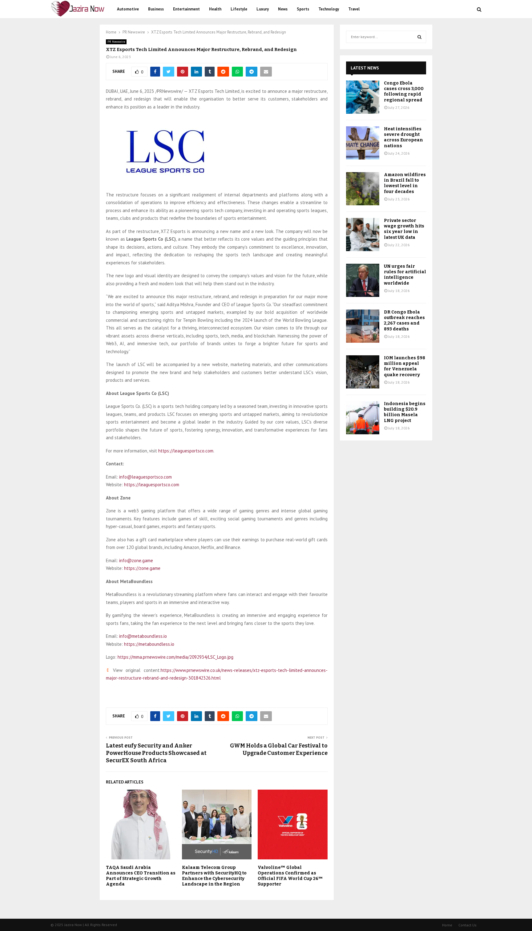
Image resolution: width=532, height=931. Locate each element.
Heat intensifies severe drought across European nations (403, 137)
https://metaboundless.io (149, 644)
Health (215, 9)
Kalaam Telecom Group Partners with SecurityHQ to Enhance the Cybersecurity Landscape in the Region (214, 876)
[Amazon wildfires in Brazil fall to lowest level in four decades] (362, 188)
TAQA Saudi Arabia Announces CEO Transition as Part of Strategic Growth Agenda (140, 876)
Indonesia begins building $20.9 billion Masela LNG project (404, 412)
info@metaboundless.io (143, 636)
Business (156, 9)
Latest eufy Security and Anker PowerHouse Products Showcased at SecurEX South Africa (156, 753)
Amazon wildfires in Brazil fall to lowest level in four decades (405, 183)
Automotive (128, 9)
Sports (303, 9)
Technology (328, 9)
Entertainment (186, 9)
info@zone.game (136, 560)
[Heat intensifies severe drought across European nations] (362, 143)
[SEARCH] (419, 37)
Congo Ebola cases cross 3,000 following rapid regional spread (404, 92)
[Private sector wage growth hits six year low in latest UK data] (362, 234)
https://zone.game (142, 568)
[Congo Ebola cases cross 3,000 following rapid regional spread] (362, 97)
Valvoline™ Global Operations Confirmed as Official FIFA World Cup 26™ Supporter (290, 876)
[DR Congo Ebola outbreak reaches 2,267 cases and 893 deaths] (362, 326)
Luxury (262, 9)
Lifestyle (239, 9)
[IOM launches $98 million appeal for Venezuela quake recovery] (362, 372)
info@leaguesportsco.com (145, 477)
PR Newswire (116, 42)
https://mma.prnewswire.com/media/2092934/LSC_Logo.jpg (175, 657)
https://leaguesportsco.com (185, 451)
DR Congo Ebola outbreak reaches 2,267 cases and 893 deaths (404, 321)
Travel (354, 9)
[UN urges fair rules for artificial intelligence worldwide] (362, 280)
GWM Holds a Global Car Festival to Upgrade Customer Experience (279, 749)
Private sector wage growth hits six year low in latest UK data (404, 229)
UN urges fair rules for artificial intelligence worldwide (405, 275)
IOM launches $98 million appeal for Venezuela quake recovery (404, 366)
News (283, 9)
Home (447, 925)
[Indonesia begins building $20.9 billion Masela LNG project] (362, 417)
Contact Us (467, 925)
